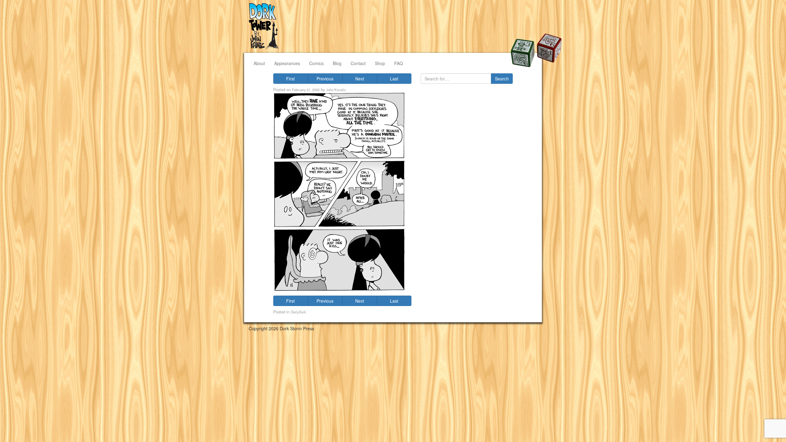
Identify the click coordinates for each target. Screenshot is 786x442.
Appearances (287, 63)
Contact (358, 63)
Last (394, 79)
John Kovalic (336, 89)
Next (359, 79)
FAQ (398, 63)
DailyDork (298, 311)
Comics (316, 63)
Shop (380, 63)
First (290, 79)
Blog (337, 63)
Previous (325, 79)
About (259, 63)
